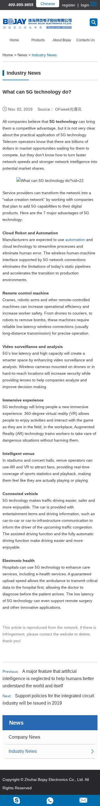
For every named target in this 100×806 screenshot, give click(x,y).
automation (75, 239)
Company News (24, 737)
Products (38, 40)
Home (14, 40)
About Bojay (62, 40)
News (22, 55)
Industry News (44, 55)
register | (71, 5)
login (84, 5)
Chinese (48, 3)
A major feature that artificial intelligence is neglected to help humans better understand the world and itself (48, 678)
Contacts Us (85, 40)
